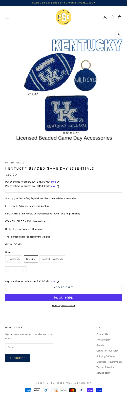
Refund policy (103, 372)
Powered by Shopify (78, 383)
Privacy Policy (103, 339)
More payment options (63, 305)
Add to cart (63, 287)
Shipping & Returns (106, 356)
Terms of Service (105, 367)
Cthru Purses (14, 162)
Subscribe (17, 358)
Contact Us (102, 334)
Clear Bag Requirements (109, 361)
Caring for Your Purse (107, 350)
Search (100, 345)
